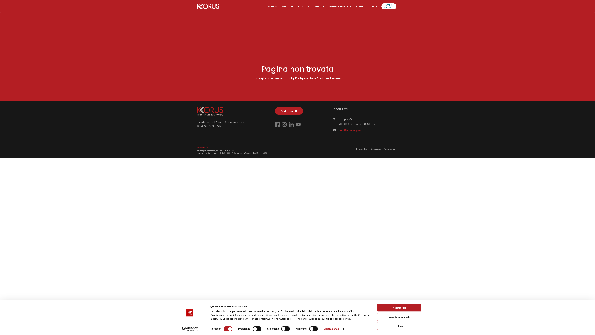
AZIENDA (272, 6)
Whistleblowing (390, 149)
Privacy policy (361, 149)
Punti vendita (316, 6)
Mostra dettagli (332, 329)
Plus (300, 6)
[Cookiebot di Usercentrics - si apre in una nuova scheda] (189, 329)
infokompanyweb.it (352, 130)
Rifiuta (399, 326)
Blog (375, 6)
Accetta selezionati (399, 317)
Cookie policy (376, 149)
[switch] (257, 328)
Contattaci (287, 110)
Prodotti (287, 6)
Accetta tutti (399, 307)
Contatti (361, 6)
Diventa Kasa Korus (340, 6)
